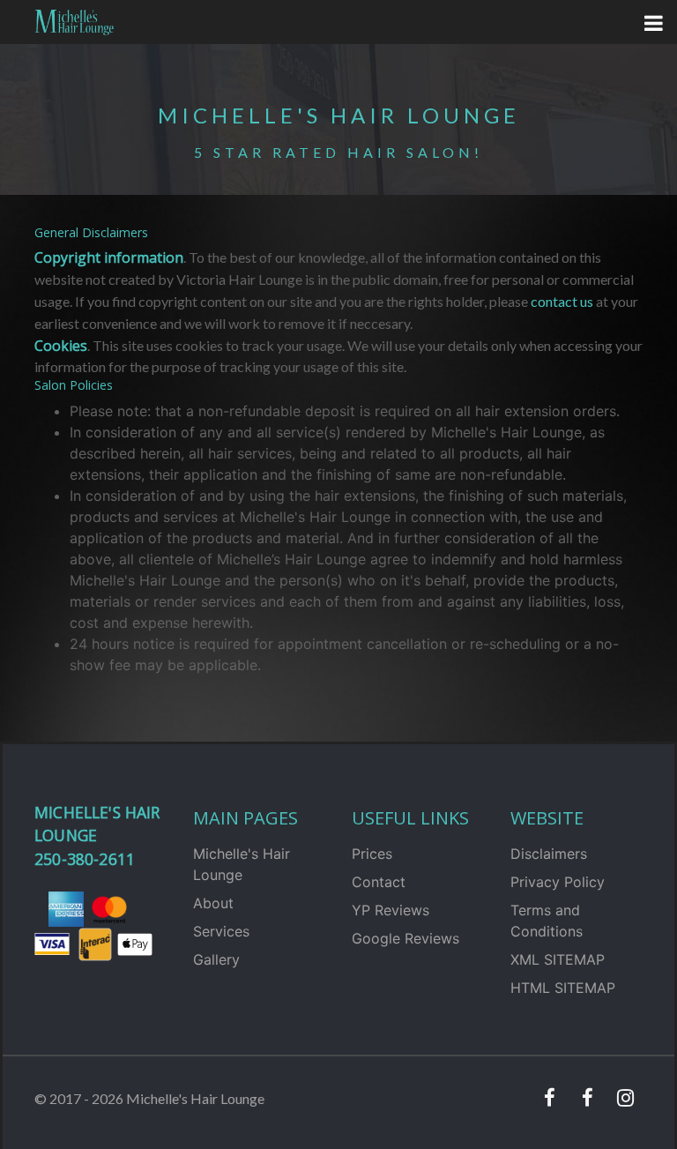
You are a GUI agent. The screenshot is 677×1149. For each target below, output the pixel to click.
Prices (372, 853)
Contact (378, 882)
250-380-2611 (84, 858)
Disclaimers (548, 853)
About (213, 903)
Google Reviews (405, 938)
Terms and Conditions (546, 920)
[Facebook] (548, 1099)
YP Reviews (390, 910)
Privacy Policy (557, 882)
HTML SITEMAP (562, 987)
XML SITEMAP (557, 959)
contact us (562, 301)
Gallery (216, 959)
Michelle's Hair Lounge (241, 864)
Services (221, 931)
